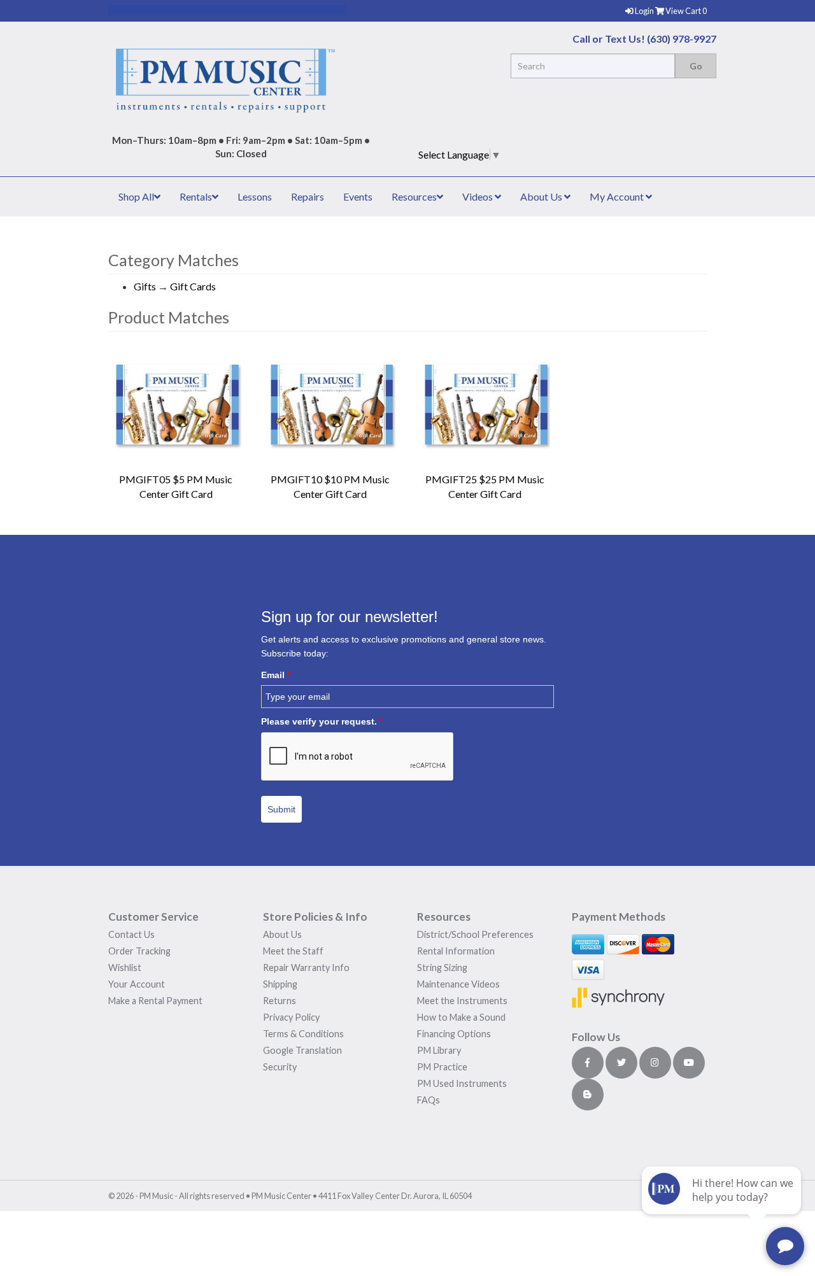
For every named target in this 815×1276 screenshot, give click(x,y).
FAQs (428, 1100)
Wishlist (124, 967)
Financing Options (454, 1033)
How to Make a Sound (461, 1017)
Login (645, 11)
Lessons (254, 196)
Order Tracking (139, 951)
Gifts (145, 286)
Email (275, 675)
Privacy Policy (291, 1017)
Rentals (196, 196)
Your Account (136, 984)
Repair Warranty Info (306, 967)
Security (280, 1066)
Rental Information (456, 951)
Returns (279, 1000)
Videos (478, 196)
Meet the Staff (293, 951)
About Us (542, 196)
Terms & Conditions (303, 1033)
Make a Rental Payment (155, 1000)
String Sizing (442, 967)
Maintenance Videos (458, 984)
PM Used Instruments (462, 1083)
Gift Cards (193, 286)
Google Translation (302, 1050)
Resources (414, 196)
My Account (618, 196)
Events (357, 196)
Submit (281, 809)
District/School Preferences (475, 934)
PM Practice (442, 1066)
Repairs (307, 196)
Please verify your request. (322, 721)
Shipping (280, 984)
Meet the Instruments (462, 1000)
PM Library (439, 1050)
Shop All (136, 196)
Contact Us (131, 934)
